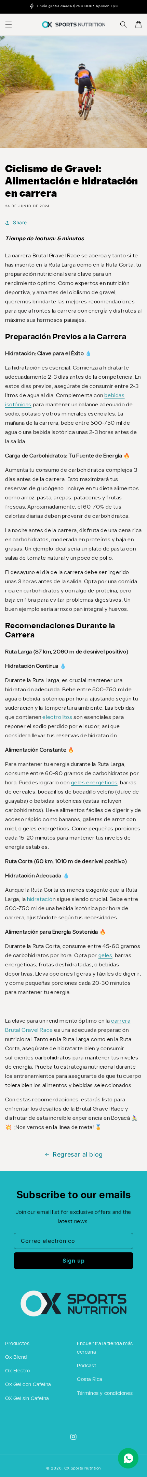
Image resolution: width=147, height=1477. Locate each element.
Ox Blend (16, 1357)
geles (105, 955)
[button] (123, 24)
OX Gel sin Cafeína (27, 1398)
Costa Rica (89, 1379)
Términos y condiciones (105, 1393)
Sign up (74, 1260)
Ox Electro (17, 1371)
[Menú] (8, 24)
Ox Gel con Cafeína (28, 1384)
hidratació (40, 899)
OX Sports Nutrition (82, 1468)
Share (20, 222)
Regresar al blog (78, 1154)
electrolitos (57, 717)
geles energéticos (94, 782)
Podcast (86, 1365)
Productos (17, 1343)
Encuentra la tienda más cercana (105, 1348)
